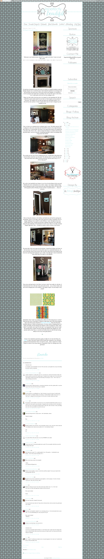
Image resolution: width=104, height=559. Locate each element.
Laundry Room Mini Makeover (70, 132)
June (66, 150)
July (66, 148)
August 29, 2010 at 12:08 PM (32, 542)
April (67, 153)
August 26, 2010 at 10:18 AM (32, 466)
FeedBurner (75, 92)
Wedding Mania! (68, 146)
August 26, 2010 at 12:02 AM (32, 408)
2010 (66, 122)
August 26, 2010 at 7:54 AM (32, 439)
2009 (66, 160)
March (67, 155)
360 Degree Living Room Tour (30, 30)
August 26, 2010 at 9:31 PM (32, 495)
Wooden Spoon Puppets (69, 143)
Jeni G (27, 537)
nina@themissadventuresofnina (31, 521)
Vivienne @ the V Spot (30, 477)
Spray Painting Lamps (69, 135)
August (67, 125)
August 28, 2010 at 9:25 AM (32, 534)
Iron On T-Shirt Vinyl (68, 145)
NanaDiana (27, 391)
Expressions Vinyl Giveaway (70, 137)
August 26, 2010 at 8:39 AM (32, 447)
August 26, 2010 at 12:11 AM (32, 420)
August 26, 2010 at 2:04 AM (32, 432)
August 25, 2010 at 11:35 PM (32, 380)
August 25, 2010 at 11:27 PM (32, 369)
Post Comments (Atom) (32, 549)
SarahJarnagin (28, 450)
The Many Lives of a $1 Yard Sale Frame (72, 129)
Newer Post (25, 547)
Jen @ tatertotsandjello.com (30, 423)
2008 (66, 161)
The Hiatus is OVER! (68, 140)
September (67, 123)
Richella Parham (28, 498)
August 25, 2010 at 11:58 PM (32, 397)
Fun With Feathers (68, 142)
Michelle (27, 509)
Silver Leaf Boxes (68, 138)
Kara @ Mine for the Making (31, 411)
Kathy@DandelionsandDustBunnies (32, 469)
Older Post (60, 547)
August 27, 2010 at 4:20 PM (32, 524)
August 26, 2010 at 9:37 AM (32, 455)
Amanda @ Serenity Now (30, 442)
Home (43, 547)
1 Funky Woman (28, 383)
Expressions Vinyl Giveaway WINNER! (71, 131)
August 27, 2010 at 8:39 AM (32, 518)
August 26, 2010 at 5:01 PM (32, 482)
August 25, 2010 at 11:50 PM (32, 388)
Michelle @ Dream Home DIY (31, 435)
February (67, 156)
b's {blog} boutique (56, 557)
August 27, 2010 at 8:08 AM (32, 506)
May (66, 151)
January (67, 158)
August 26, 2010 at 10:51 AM (32, 474)
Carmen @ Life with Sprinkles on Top (32, 372)
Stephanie (27, 400)
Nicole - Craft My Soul (30, 458)
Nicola (27, 485)
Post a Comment (26, 545)
